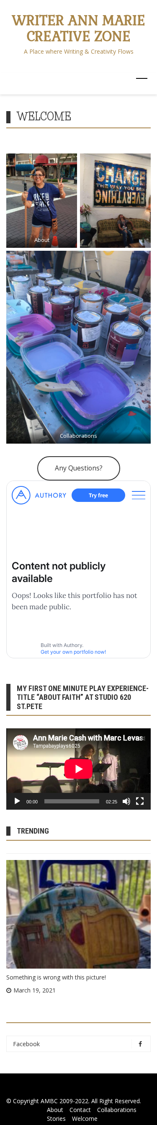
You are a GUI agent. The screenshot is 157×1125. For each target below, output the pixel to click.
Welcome (85, 1118)
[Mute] (126, 801)
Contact (80, 1110)
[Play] (17, 801)
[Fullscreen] (140, 801)
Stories (56, 1118)
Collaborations (78, 435)
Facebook (26, 1044)
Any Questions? (79, 468)
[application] (78, 769)
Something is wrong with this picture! (56, 977)
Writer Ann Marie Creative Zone (78, 28)
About (41, 240)
